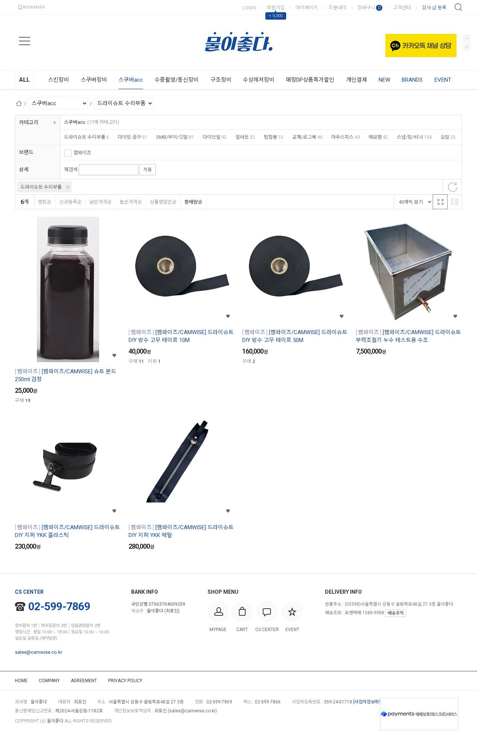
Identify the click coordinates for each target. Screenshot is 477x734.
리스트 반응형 (454, 201)
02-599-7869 (59, 606)
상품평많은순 (163, 202)
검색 (458, 7)
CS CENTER (29, 592)
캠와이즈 (82, 153)
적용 (147, 169)
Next (467, 38)
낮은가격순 (100, 202)
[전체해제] (452, 186)
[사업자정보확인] (368, 702)
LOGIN (249, 7)
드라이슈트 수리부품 (41, 187)
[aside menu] (24, 41)
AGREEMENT (84, 680)
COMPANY (49, 680)
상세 (24, 169)
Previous (467, 47)
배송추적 (396, 613)
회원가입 (276, 7)
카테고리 (28, 122)
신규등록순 (70, 202)
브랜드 (26, 152)
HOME (21, 680)
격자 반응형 (440, 201)
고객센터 (402, 7)
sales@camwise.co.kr (38, 652)
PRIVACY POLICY (125, 680)
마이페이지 (307, 7)
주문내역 (338, 7)
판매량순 (193, 202)
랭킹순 (44, 202)
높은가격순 (131, 202)
